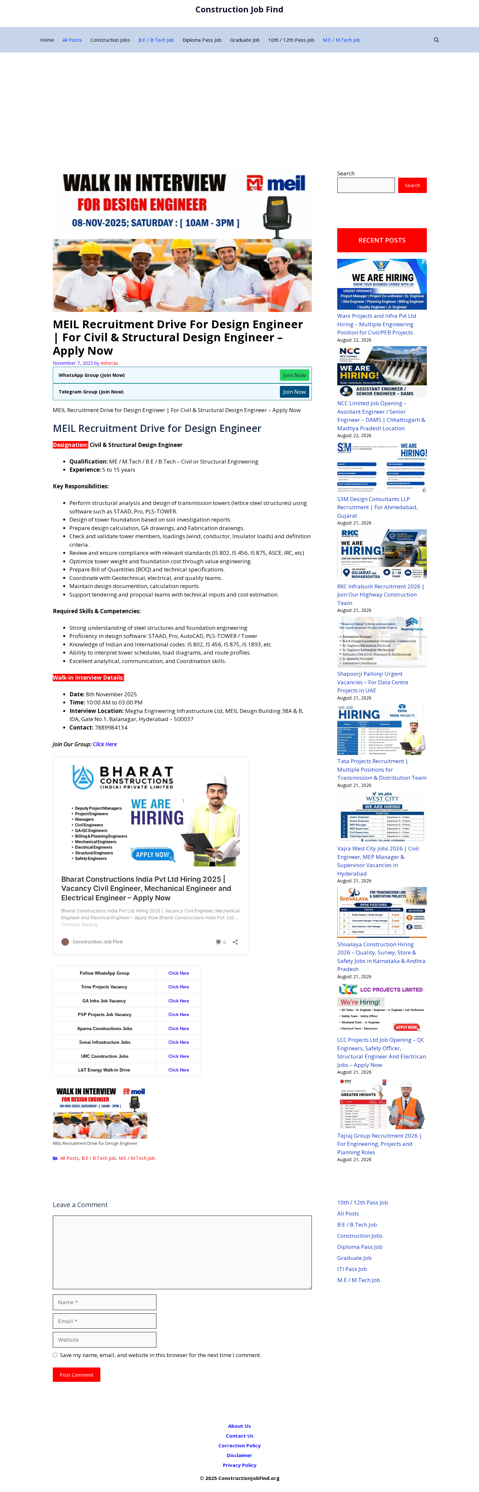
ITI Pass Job (352, 1269)
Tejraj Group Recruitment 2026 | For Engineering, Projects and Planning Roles (379, 1144)
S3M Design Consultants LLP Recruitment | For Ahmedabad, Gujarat (377, 507)
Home (47, 40)
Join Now (294, 375)
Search (346, 173)
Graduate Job (245, 40)
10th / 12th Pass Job (291, 40)
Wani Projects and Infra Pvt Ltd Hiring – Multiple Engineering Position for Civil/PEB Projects (376, 324)
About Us (239, 1426)
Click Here (105, 744)
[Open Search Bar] (436, 39)
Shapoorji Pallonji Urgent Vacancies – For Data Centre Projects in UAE (372, 682)
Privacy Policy (239, 1465)
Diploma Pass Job (202, 40)
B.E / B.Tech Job (156, 40)
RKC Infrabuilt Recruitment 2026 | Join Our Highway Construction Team (381, 595)
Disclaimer (239, 1455)
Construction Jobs (110, 40)
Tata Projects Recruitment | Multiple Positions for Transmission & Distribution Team (382, 769)
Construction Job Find (239, 9)
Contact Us (240, 1435)
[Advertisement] (239, 101)
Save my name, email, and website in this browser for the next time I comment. (160, 1355)
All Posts (72, 40)
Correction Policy (239, 1445)
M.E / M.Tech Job (341, 40)
